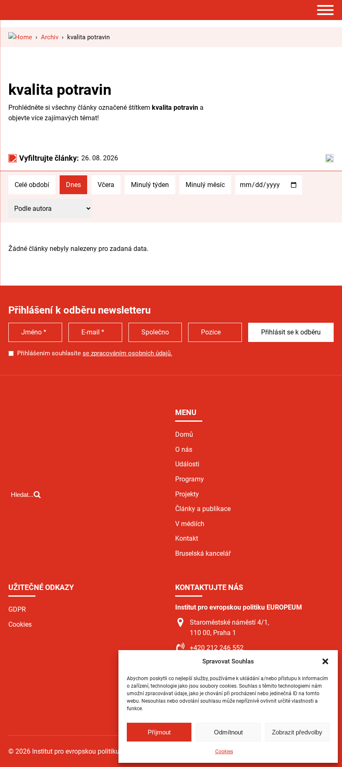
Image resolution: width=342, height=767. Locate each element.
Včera (106, 185)
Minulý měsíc (205, 185)
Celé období (32, 185)
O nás (183, 449)
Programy (189, 479)
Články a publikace (203, 509)
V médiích (189, 524)
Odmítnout (228, 732)
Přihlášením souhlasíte (94, 353)
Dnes (73, 185)
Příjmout (159, 732)
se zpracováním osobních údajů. (127, 353)
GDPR (17, 609)
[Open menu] (325, 10)
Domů (184, 434)
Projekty (187, 494)
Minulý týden (150, 185)
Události (187, 464)
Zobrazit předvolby (297, 732)
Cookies (224, 751)
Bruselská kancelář (203, 553)
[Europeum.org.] (20, 37)
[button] (325, 661)
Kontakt (186, 538)
